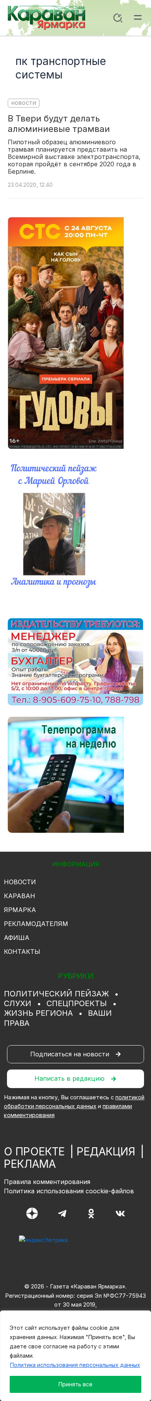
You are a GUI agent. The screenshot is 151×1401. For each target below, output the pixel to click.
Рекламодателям (36, 924)
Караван (19, 896)
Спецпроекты (76, 1003)
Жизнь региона (38, 1013)
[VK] (120, 1213)
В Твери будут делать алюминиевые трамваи (59, 123)
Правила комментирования (47, 1182)
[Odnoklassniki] (91, 1213)
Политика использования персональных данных (75, 1365)
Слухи (17, 1003)
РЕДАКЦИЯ (106, 1151)
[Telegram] (62, 1213)
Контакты (22, 951)
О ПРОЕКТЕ (34, 1151)
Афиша (16, 937)
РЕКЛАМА (30, 1163)
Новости (23, 103)
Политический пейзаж (56, 993)
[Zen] (32, 1213)
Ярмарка (20, 910)
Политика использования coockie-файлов (69, 1191)
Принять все (75, 1384)
